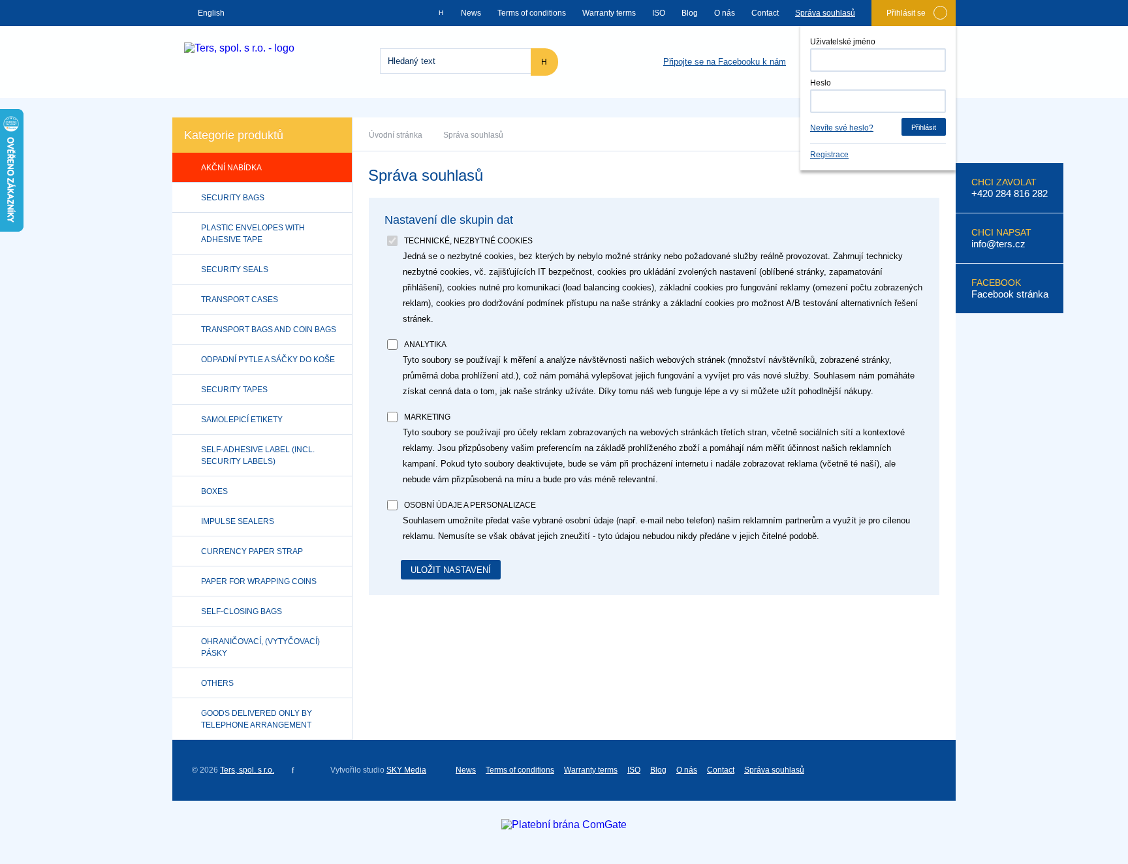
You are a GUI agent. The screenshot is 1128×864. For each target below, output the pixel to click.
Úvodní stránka (395, 135)
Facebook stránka (1009, 294)
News (471, 13)
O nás (724, 13)
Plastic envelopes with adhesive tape (253, 233)
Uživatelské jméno (842, 41)
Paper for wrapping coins (259, 581)
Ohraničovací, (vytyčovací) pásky (260, 647)
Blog (690, 13)
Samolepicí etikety (242, 419)
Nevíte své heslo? (841, 127)
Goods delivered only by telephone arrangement (256, 719)
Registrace (829, 154)
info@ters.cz (998, 243)
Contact (765, 13)
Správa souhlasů (825, 13)
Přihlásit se (906, 13)
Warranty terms (609, 13)
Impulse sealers (237, 521)
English (211, 13)
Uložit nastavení (451, 570)
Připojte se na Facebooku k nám (724, 62)
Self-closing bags (241, 611)
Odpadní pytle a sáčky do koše (268, 359)
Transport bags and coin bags (268, 329)
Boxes (214, 491)
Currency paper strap (252, 551)
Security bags (232, 197)
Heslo (820, 82)
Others (217, 683)
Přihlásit (923, 127)
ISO (658, 13)
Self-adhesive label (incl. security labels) (258, 455)
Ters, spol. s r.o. (247, 770)
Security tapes (234, 389)
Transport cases (239, 299)
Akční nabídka (231, 167)
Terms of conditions (531, 13)
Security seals (234, 269)
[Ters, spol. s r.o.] (239, 48)
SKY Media (406, 770)
